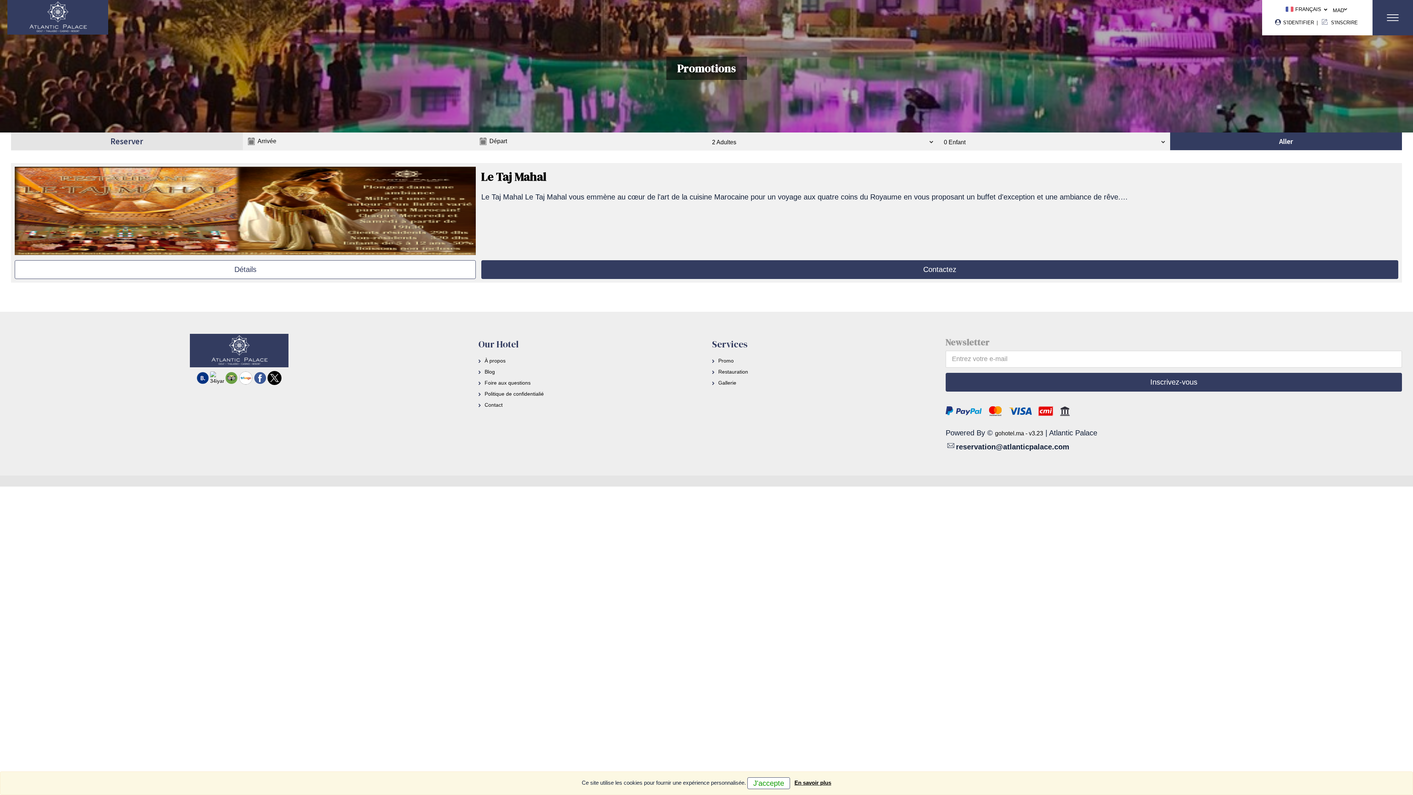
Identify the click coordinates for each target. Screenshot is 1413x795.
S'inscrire (1343, 22)
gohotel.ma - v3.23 (1019, 433)
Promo (726, 361)
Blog (490, 372)
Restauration (733, 372)
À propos (495, 361)
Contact (494, 405)
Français (1307, 9)
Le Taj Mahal (513, 177)
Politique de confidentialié (514, 394)
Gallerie (727, 383)
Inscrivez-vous (1173, 382)
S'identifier (1298, 22)
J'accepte (768, 783)
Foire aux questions (508, 383)
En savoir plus (812, 783)
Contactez (939, 269)
